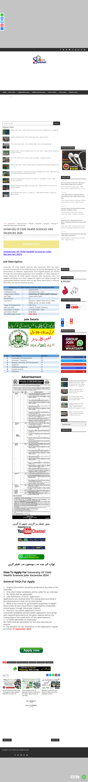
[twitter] (63, 49)
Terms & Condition (38, 53)
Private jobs (73, 92)
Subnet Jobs (15, 750)
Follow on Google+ (68, 364)
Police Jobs (52, 92)
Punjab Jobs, (51, 237)
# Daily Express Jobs (22, 662)
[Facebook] (2, 18)
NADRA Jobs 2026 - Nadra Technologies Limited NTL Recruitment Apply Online (35, 165)
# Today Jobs (49, 662)
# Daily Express (11, 662)
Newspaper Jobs (23, 92)
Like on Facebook (67, 357)
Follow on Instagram (69, 368)
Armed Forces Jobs (38, 92)
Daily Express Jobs (22, 223)
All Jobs (14, 96)
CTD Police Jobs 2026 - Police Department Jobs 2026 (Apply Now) (31, 144)
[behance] (78, 49)
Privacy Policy (26, 53)
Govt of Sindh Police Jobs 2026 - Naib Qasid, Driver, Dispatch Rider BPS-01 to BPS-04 (11, 692)
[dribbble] (72, 49)
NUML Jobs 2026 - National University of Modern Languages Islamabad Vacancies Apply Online (73, 222)
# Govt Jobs (32, 662)
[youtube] (75, 49)
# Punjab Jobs (40, 662)
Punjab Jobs (38, 223)
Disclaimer (49, 53)
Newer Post (7, 740)
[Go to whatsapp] (84, 777)
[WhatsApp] (2, 15)
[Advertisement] (44, 12)
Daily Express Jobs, (37, 237)
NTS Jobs (6, 96)
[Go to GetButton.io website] (84, 780)
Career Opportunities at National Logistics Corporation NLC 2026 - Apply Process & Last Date (73, 196)
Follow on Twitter (68, 360)
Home (4, 53)
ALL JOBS (56, 53)
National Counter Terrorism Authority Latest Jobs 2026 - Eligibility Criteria (50, 692)
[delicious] (84, 49)
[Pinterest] (2, 25)
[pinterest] (66, 49)
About (10, 53)
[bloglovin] (69, 49)
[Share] (2, 28)
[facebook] (60, 49)
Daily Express (11, 223)
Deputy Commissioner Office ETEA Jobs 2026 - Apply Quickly (29, 137)
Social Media (65, 53)
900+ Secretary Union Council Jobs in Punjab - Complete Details (31, 158)
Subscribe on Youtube (69, 371)
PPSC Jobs (62, 92)
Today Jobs (46, 223)
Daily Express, (28, 237)
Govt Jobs (11, 92)
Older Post (55, 740)
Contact (17, 53)
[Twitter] (2, 21)
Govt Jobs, (44, 237)
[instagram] (81, 49)
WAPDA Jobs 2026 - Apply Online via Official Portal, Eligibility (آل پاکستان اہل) (34, 130)
